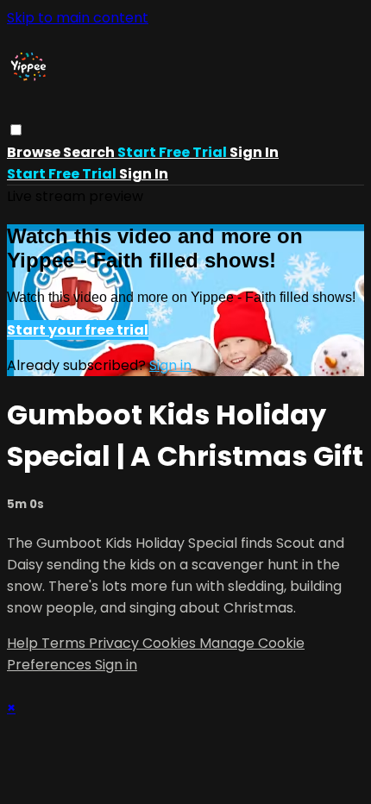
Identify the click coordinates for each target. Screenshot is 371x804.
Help (24, 643)
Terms (65, 643)
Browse (35, 152)
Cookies (170, 643)
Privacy (115, 643)
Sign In (143, 174)
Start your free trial (77, 330)
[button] (16, 129)
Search (90, 152)
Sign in (254, 152)
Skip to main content (77, 18)
